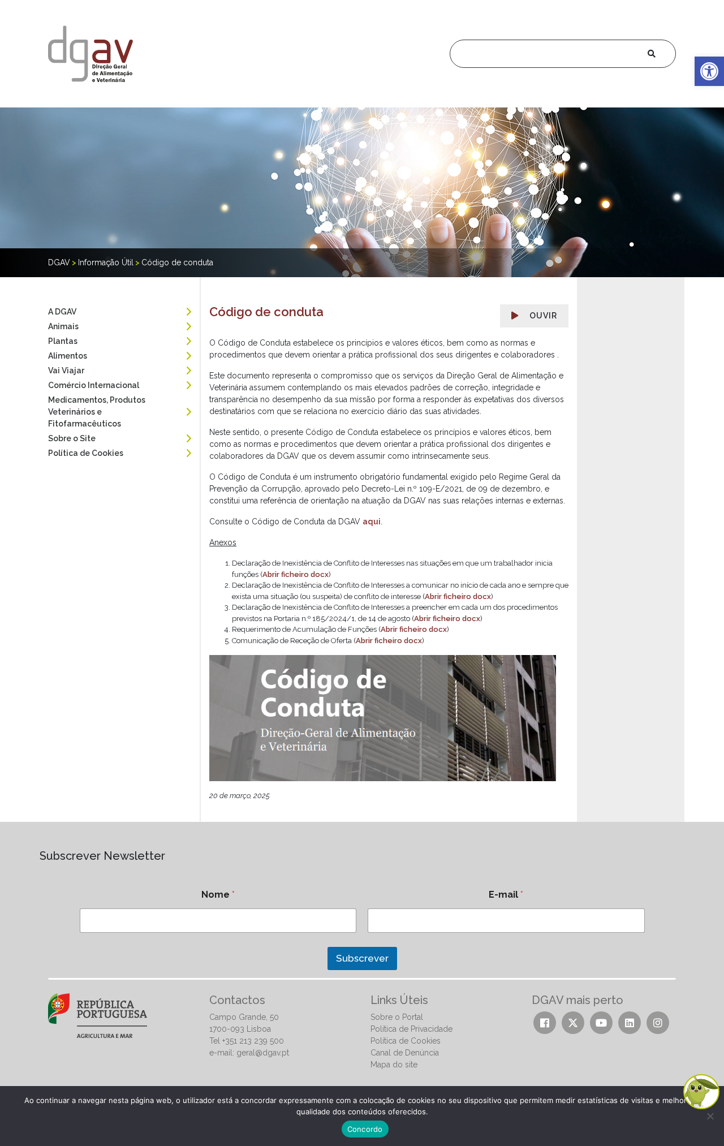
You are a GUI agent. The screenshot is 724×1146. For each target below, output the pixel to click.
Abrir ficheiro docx (295, 574)
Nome (218, 894)
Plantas (62, 341)
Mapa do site (393, 1064)
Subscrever (362, 958)
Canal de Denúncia (404, 1052)
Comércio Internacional (93, 385)
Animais (63, 326)
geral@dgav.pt (262, 1052)
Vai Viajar (66, 370)
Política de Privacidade (411, 1028)
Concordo (365, 1129)
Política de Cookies (85, 453)
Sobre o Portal (396, 1017)
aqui (372, 521)
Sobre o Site (72, 438)
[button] (709, 71)
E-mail (506, 894)
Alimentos (67, 355)
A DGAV (62, 311)
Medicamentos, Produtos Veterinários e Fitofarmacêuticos (96, 411)
